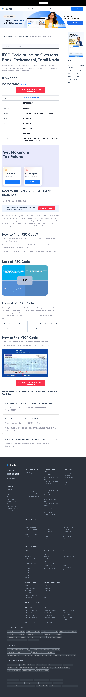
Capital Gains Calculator (32, 534)
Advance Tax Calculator (31, 529)
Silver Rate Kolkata (49, 620)
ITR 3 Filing (27, 573)
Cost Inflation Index (49, 563)
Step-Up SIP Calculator (50, 534)
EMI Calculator (48, 531)
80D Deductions (29, 590)
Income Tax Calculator (31, 527)
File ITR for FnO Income (31, 491)
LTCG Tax (46, 556)
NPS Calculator (67, 541)
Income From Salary (68, 556)
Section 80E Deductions (31, 593)
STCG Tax (46, 558)
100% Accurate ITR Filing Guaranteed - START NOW (31, 90)
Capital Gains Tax (49, 554)
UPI (44, 593)
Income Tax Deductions (31, 588)
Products (30, 8)
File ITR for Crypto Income (32, 496)
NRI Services (66, 484)
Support (9, 481)
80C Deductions (29, 585)
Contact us (10, 492)
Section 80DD (29, 597)
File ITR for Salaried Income (32, 484)
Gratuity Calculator (68, 534)
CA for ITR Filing (48, 475)
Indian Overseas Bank (21, 36)
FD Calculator (47, 536)
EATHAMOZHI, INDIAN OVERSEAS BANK (40, 36)
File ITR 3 (27, 480)
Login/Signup (77, 9)
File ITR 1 (27, 475)
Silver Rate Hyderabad (50, 617)
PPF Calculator (67, 531)
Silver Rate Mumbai (49, 622)
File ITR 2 (27, 477)
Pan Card (46, 585)
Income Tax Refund (30, 565)
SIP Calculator (48, 529)
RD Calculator (47, 538)
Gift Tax (65, 569)
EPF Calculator (67, 536)
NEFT (45, 595)
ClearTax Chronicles (12, 508)
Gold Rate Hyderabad (31, 617)
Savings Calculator (49, 541)
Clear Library (10, 503)
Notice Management (68, 473)
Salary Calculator (29, 536)
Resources (42, 8)
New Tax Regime (29, 556)
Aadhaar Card (48, 588)
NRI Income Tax (67, 567)
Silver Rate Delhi (48, 615)
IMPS (45, 597)
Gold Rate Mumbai (30, 622)
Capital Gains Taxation (69, 480)
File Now (12, 182)
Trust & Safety (10, 511)
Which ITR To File (29, 561)
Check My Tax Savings (47, 208)
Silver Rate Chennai (49, 613)
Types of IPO (66, 615)
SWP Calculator (67, 538)
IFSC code (10, 36)
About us (9, 489)
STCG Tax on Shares (49, 565)
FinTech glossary (11, 506)
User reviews (10, 499)
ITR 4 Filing (27, 575)
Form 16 (27, 577)
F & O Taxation (67, 482)
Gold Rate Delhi (29, 615)
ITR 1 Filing (27, 568)
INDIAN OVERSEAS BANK (31, 98)
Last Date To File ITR (30, 558)
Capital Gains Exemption (51, 561)
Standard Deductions (31, 595)
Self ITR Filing (28, 473)
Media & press (11, 496)
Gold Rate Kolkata (30, 620)
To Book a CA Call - (61, 3)
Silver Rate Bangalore (50, 610)
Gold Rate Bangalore (31, 610)
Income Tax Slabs (29, 554)
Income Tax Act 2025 (30, 563)
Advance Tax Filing (68, 477)
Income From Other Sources (71, 554)
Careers (9, 494)
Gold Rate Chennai (30, 613)
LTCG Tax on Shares (49, 568)
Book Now (33, 182)
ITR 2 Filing (27, 570)
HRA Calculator (29, 532)
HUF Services (66, 475)
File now (43, 3)
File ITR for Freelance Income (33, 493)
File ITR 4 (27, 482)
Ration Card (47, 590)
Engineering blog (11, 501)
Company (53, 8)
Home (3, 36)
